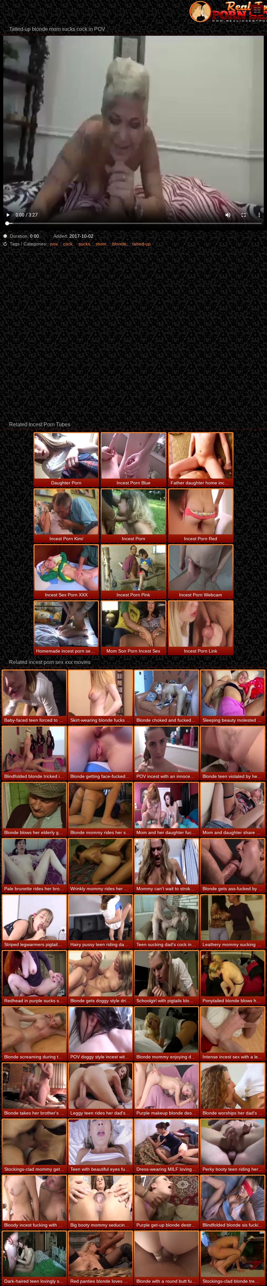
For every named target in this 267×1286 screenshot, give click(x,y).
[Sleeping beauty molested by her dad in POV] (232, 693)
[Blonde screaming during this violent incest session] (34, 1030)
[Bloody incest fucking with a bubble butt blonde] (34, 1198)
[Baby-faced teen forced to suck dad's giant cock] (34, 693)
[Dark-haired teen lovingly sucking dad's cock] (34, 1254)
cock (68, 243)
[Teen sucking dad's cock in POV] (166, 918)
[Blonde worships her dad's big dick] (232, 1086)
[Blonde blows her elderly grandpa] (34, 805)
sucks (84, 243)
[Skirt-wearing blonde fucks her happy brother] (100, 693)
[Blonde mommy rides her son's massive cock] (100, 805)
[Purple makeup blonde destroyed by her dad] (166, 1086)
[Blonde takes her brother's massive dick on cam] (34, 1086)
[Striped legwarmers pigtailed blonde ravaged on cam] (34, 918)
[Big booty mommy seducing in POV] (100, 1198)
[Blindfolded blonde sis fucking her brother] (232, 1198)
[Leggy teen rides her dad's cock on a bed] (100, 1086)
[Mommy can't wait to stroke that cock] (166, 861)
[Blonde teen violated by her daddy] (232, 749)
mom (101, 243)
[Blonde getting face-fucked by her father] (100, 749)
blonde (119, 243)
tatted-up (141, 243)
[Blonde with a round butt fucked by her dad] (166, 1254)
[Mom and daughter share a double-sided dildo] (232, 805)
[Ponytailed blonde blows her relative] (232, 973)
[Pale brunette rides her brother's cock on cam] (34, 861)
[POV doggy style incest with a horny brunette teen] (100, 1030)
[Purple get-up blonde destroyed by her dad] (166, 1198)
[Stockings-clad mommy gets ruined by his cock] (34, 1142)
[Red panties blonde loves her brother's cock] (100, 1254)
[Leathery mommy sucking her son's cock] (232, 918)
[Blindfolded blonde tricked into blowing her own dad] (34, 749)
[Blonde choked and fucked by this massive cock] (166, 693)
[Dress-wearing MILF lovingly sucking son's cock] (166, 1142)
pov (53, 243)
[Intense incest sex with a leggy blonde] (232, 1030)
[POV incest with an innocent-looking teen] (166, 749)
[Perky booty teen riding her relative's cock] (232, 1142)
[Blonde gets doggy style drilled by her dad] (100, 973)
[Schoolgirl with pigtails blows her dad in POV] (166, 973)
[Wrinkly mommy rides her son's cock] (100, 861)
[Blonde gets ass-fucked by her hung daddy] (232, 861)
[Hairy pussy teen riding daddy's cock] (100, 918)
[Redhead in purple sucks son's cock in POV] (34, 973)
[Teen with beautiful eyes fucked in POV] (100, 1142)
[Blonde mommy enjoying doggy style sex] (166, 1030)
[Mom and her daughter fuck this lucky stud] (166, 805)
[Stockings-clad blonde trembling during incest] (232, 1254)
